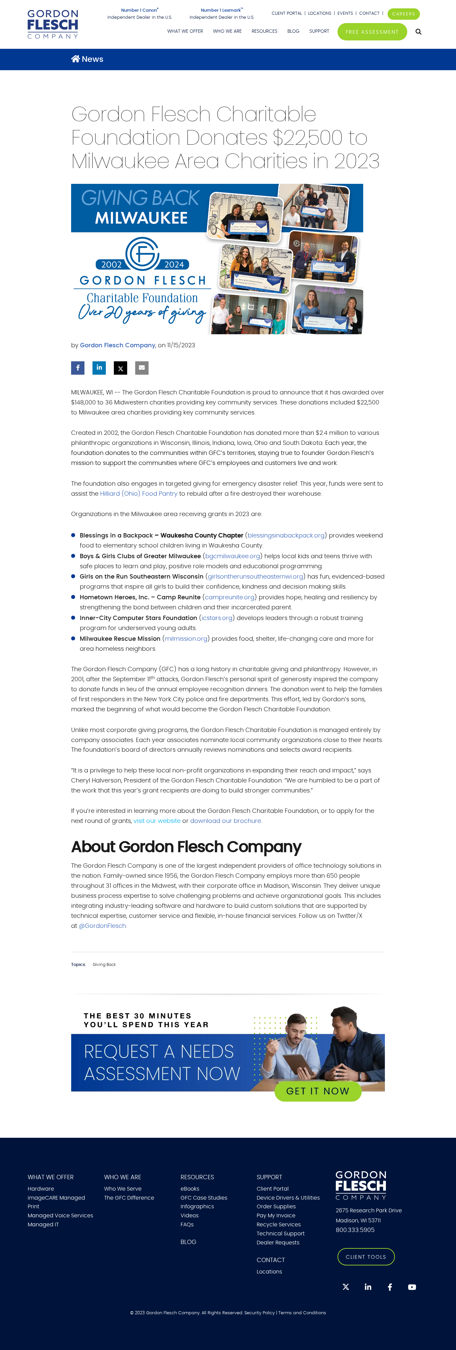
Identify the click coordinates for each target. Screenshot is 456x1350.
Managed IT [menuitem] (43, 1224)
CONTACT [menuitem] (271, 1260)
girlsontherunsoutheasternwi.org (255, 577)
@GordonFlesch (102, 926)
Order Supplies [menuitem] (276, 1206)
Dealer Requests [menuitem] (278, 1242)
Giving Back (104, 965)
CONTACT (370, 13)
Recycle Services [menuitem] (279, 1224)
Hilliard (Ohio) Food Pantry (139, 494)
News (92, 59)
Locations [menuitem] (269, 1271)
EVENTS (345, 13)
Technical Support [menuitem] (281, 1233)
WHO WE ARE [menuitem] (227, 31)
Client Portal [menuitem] (273, 1189)
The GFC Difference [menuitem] (129, 1198)
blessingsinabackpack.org (286, 536)
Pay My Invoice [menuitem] (276, 1215)
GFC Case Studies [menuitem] (204, 1198)
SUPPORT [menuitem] (319, 31)
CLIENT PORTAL (287, 13)
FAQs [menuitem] (187, 1224)
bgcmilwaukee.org (232, 557)
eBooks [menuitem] (190, 1189)
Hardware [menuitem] (41, 1189)
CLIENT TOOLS (366, 1257)
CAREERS (403, 14)
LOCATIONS (319, 13)
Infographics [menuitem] (197, 1206)
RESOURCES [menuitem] (264, 31)
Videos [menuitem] (190, 1215)
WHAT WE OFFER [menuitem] (185, 31)
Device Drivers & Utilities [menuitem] (288, 1198)
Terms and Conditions (302, 1313)
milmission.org (186, 639)
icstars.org (217, 618)
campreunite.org (229, 598)
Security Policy (259, 1313)
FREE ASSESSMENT (372, 32)
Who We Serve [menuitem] (123, 1189)
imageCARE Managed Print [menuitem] (56, 1202)
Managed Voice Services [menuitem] (60, 1215)
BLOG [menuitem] (293, 31)
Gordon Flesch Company (117, 346)
